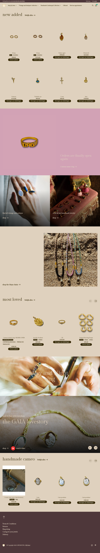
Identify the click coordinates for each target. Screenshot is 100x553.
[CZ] (62, 321)
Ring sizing (6, 529)
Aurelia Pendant (38, 338)
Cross (62, 96)
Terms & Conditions (9, 524)
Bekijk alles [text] (30, 15)
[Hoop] (14, 36)
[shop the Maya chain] (70, 260)
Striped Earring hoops (86, 338)
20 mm (86, 339)
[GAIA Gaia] (38, 481)
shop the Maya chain (10, 285)
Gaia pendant (62, 497)
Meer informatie (47, 391)
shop (4, 218)
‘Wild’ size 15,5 (20, 342)
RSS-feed (27, 545)
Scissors (14, 96)
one (11, 55)
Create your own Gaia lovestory (13, 497)
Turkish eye (38, 96)
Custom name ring (67, 167)
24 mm (81, 339)
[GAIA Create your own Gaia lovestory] (14, 481)
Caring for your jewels (10, 532)
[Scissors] (14, 80)
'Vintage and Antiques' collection (28, 5)
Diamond (86, 53)
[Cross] (62, 80)
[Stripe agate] (62, 36)
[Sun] (86, 80)
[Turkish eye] (38, 80)
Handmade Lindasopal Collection (50, 5)
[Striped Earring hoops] (86, 321)
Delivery (5, 534)
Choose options (14, 59)
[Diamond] (86, 36)
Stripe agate (62, 53)
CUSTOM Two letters (8, 339)
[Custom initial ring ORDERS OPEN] (14, 321)
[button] (18, 448)
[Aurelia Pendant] (38, 321)
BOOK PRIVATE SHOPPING (18, 1)
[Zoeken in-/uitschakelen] (92, 5)
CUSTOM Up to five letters (9, 342)
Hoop (14, 53)
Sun (86, 96)
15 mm (91, 339)
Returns (5, 526)
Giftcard (65, 5)
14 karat (40, 339)
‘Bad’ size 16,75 (6, 344)
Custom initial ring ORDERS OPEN (14, 338)
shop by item (11, 5)
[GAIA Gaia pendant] (62, 481)
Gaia (38, 497)
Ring (17, 499)
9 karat (35, 339)
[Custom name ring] (29, 142)
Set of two (15, 55)
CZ (62, 338)
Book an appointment (76, 5)
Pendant (12, 499)
